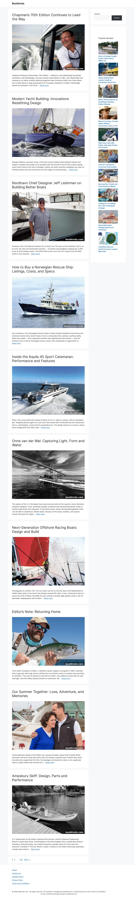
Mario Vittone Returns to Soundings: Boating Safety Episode (108, 102)
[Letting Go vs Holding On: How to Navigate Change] (108, 195)
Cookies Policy (17, 877)
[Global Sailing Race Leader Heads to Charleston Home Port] (108, 69)
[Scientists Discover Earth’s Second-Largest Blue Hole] (108, 238)
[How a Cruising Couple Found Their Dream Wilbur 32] (108, 47)
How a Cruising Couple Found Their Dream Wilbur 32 (107, 58)
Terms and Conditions (20, 883)
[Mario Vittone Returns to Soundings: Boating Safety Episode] (108, 91)
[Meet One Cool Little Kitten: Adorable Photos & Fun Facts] (108, 134)
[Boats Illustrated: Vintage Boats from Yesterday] (108, 216)
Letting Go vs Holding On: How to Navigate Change (106, 205)
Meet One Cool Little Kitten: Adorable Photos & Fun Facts (107, 145)
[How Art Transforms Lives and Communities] (108, 156)
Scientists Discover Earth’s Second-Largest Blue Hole (107, 249)
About (14, 870)
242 (21, 860)
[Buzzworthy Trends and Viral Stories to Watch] (108, 175)
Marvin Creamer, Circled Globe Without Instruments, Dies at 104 (108, 123)
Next (27, 860)
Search (97, 14)
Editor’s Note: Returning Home (36, 612)
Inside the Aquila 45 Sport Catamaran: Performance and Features (43, 359)
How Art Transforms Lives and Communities (107, 166)
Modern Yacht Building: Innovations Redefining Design (40, 101)
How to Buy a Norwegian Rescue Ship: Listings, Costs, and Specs (43, 269)
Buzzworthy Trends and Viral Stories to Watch (108, 185)
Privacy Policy (17, 880)
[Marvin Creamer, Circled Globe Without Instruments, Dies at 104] (108, 112)
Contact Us (16, 873)
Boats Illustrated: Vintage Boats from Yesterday (106, 227)
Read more (44, 85)
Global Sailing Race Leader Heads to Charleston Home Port (107, 80)
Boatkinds (18, 3)
